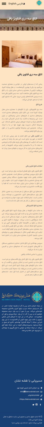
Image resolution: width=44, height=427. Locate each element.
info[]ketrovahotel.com (29, 391)
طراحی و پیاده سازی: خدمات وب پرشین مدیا (27, 423)
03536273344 (33, 395)
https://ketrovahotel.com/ (29, 399)
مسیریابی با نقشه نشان (28, 381)
